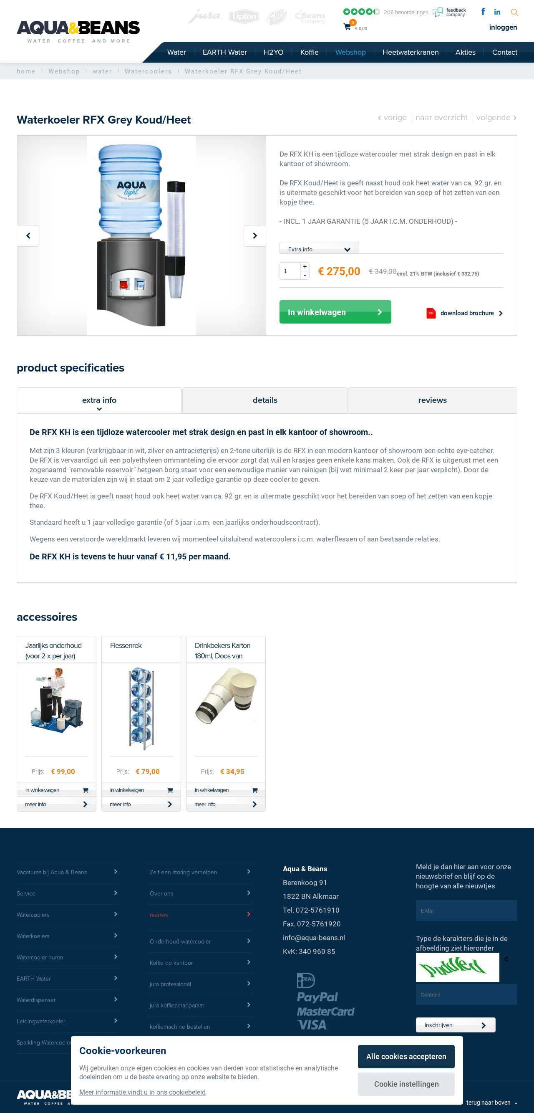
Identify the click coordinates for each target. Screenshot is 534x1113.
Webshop (350, 52)
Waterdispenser (36, 1000)
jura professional (170, 984)
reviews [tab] (432, 400)
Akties (466, 52)
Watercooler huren (40, 957)
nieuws (159, 914)
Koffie (309, 52)
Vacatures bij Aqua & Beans (52, 872)
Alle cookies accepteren (406, 1056)
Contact (504, 52)
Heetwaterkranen (411, 52)
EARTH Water (225, 52)
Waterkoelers (33, 936)
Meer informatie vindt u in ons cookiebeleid (142, 1092)
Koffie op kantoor (171, 962)
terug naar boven (488, 1102)
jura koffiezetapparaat (177, 1005)
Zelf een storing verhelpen (183, 872)
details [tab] (265, 400)
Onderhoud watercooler (180, 941)
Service (26, 893)
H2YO (274, 52)
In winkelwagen (317, 311)
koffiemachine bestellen (180, 1026)
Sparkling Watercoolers (45, 1042)
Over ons (161, 893)
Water (176, 52)
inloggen (503, 27)
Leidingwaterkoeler (41, 1021)
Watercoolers (33, 914)
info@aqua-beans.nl (314, 937)
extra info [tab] (99, 400)
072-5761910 (318, 910)
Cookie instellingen (406, 1084)
